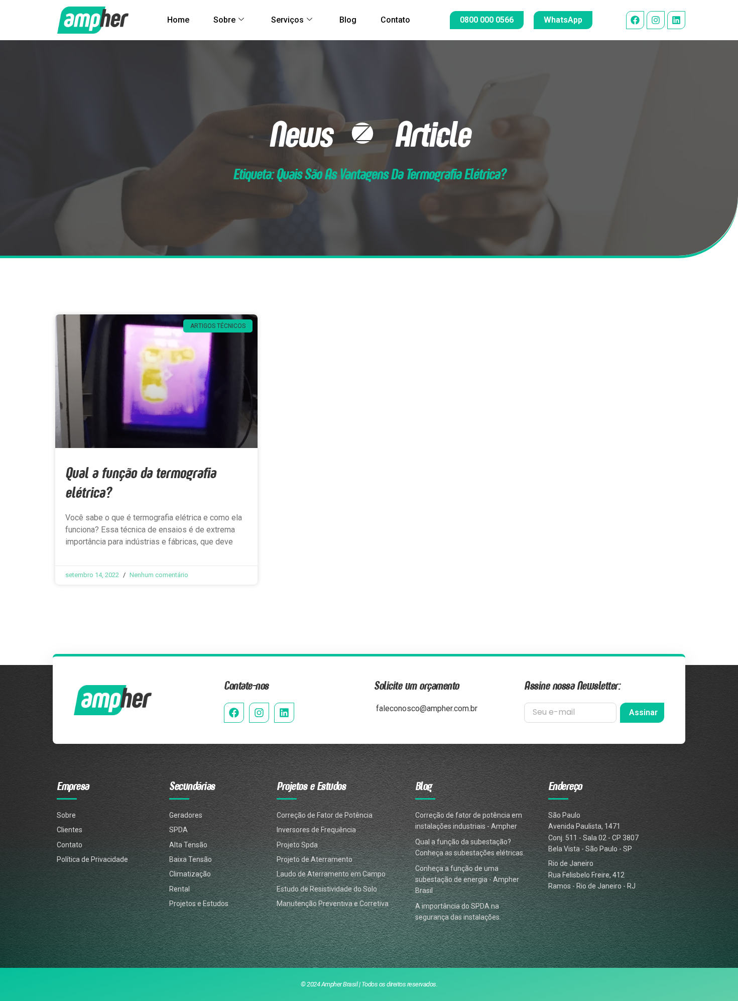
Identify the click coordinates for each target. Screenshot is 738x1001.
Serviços (287, 20)
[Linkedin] (676, 20)
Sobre (224, 20)
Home (178, 20)
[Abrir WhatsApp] (713, 975)
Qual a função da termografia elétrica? (140, 482)
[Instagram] (656, 20)
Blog (347, 20)
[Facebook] (635, 20)
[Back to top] (714, 942)
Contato (395, 20)
